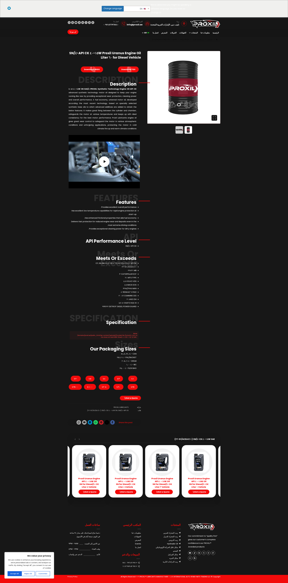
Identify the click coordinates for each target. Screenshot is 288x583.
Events (138, 543)
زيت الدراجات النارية (170, 561)
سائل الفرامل (173, 554)
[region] (29, 565)
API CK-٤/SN (122, 410)
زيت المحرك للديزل (170, 536)
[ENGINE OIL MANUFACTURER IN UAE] (205, 24)
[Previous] (79, 439)
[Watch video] (104, 161)
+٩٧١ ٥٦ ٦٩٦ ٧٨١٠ (130, 562)
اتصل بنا (138, 547)
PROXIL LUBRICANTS (121, 407)
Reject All (28, 574)
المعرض (138, 540)
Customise (42, 574)
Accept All (14, 574)
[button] (92, 22)
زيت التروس (173, 540)
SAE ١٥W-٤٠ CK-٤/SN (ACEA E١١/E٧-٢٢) (104, 410)
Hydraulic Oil (172, 543)
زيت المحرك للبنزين (170, 533)
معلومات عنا (136, 533)
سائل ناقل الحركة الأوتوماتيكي (167, 547)
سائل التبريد (173, 558)
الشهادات (137, 536)
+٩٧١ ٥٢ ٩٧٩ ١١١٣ (130, 566)
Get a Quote (132, 398)
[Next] (75, 439)
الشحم (175, 551)
